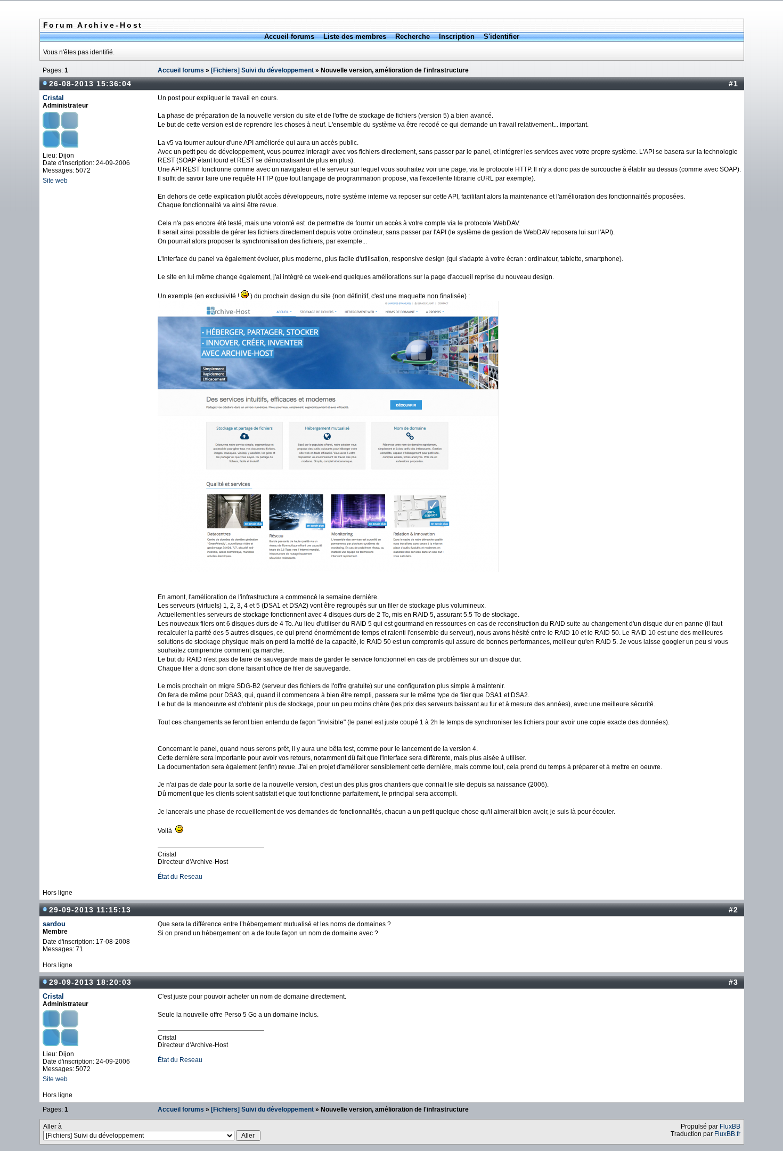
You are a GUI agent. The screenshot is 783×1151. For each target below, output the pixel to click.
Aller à (52, 1126)
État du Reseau (180, 876)
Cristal (53, 98)
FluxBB (730, 1126)
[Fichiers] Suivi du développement (262, 70)
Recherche (412, 36)
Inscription (457, 36)
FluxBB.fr (727, 1134)
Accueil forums (289, 36)
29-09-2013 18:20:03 (90, 982)
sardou (54, 924)
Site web (55, 180)
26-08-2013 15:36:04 (90, 83)
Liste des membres (354, 36)
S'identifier (501, 36)
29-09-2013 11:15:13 (90, 909)
